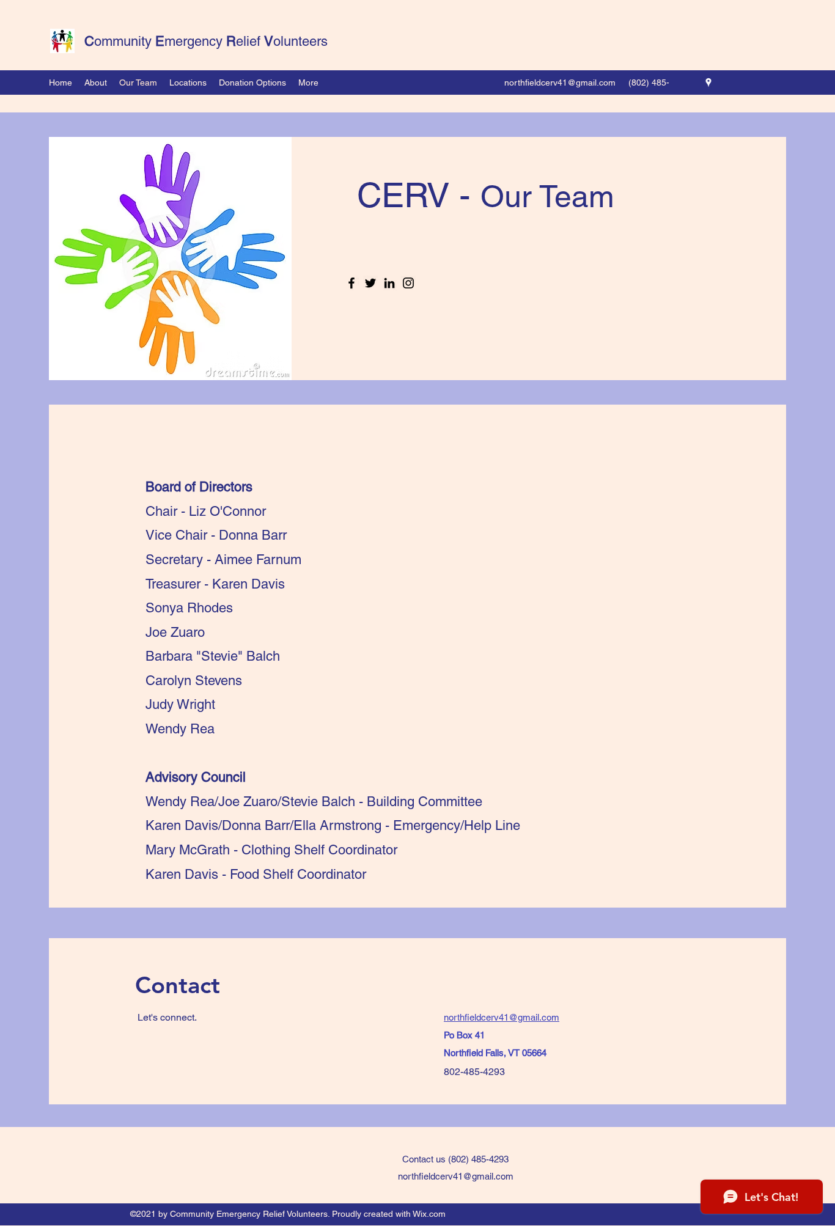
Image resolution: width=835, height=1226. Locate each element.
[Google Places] (708, 82)
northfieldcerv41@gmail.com (560, 82)
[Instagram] (408, 283)
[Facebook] (351, 283)
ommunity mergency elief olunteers (206, 41)
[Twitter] (370, 283)
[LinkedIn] (389, 283)
